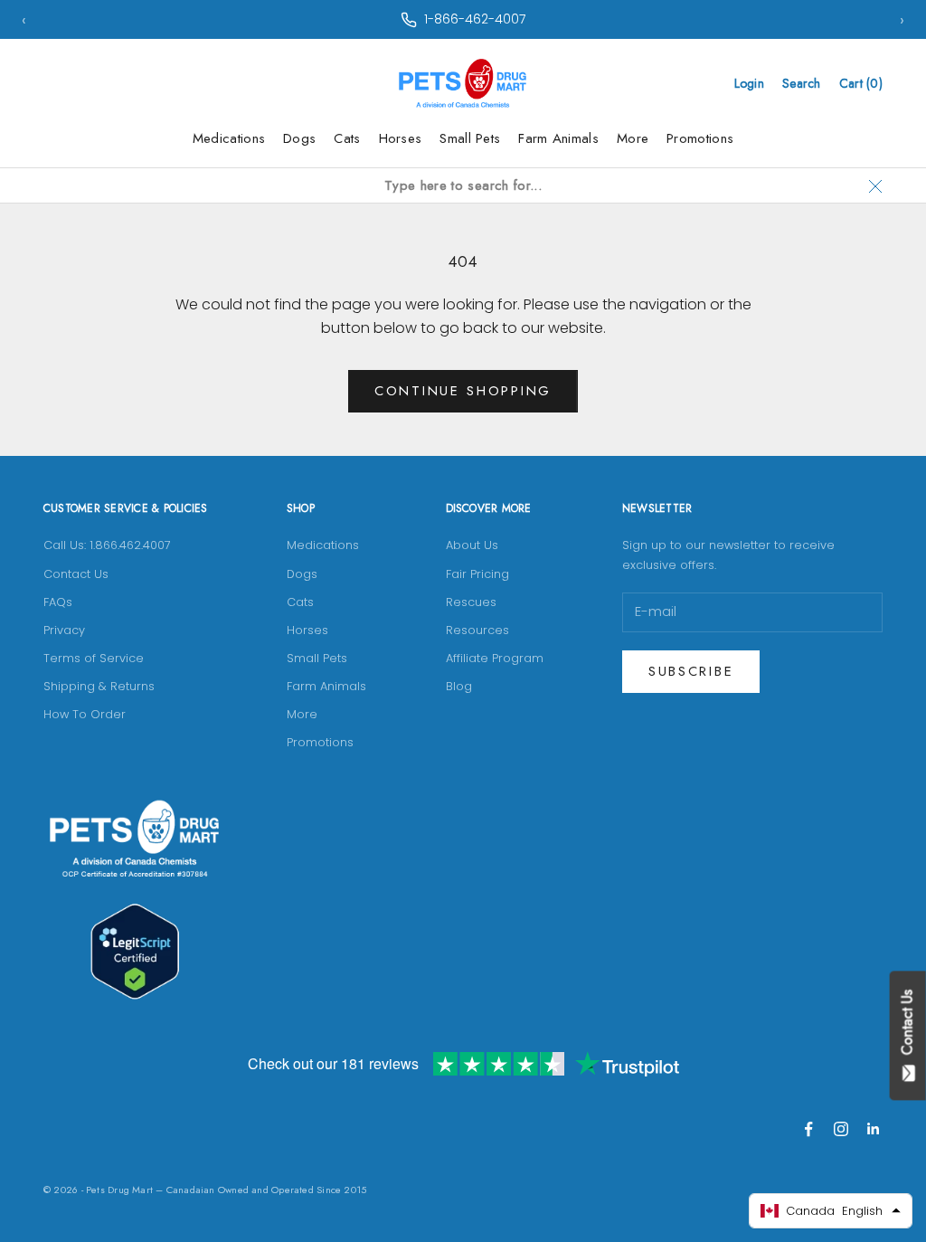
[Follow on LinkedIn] (874, 1129)
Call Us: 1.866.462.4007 (107, 545)
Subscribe (690, 671)
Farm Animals (558, 138)
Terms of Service (93, 658)
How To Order (84, 714)
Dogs (299, 138)
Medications (229, 138)
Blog (459, 686)
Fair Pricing (477, 574)
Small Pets (469, 138)
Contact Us (76, 574)
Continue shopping (463, 391)
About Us (472, 545)
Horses (400, 138)
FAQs (57, 602)
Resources (477, 630)
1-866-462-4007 (474, 19)
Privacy (64, 630)
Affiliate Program (494, 658)
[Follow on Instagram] (841, 1129)
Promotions (699, 138)
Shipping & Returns (99, 686)
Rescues (471, 602)
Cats (347, 138)
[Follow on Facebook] (808, 1129)
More (632, 138)
